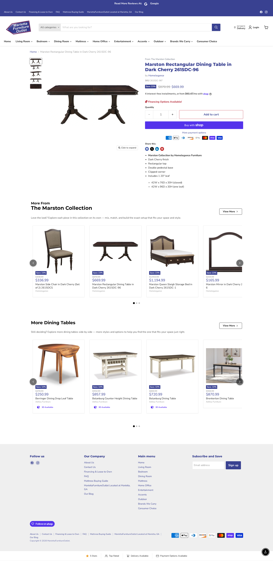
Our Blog (139, 12)
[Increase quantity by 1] (173, 114)
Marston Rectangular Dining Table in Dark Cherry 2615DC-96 (113, 286)
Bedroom (42, 41)
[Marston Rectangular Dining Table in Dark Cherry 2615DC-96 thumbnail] (36, 61)
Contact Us (21, 12)
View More (229, 211)
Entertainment (123, 41)
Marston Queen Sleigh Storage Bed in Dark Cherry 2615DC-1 (170, 286)
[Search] (216, 27)
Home (7, 41)
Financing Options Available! (165, 102)
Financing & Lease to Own (41, 12)
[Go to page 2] (136, 303)
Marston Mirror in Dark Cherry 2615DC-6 (229, 286)
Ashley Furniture (43, 401)
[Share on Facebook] (147, 149)
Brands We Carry (180, 41)
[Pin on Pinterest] (162, 149)
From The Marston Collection (160, 59)
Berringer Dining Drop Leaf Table (54, 398)
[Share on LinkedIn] (157, 149)
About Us (8, 12)
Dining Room (62, 41)
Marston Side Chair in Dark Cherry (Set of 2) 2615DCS (57, 286)
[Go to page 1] (134, 303)
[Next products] (239, 263)
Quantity (149, 107)
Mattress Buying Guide (73, 12)
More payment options (194, 132)
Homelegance (156, 75)
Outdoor (159, 41)
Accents (143, 41)
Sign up (233, 465)
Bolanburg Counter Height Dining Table (114, 398)
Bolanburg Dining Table (162, 398)
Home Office (100, 41)
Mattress (81, 41)
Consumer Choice (207, 41)
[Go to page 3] (139, 303)
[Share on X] (152, 149)
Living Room (23, 41)
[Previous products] (33, 263)
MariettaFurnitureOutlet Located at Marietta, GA (109, 12)
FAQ (58, 12)
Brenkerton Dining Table (220, 398)
